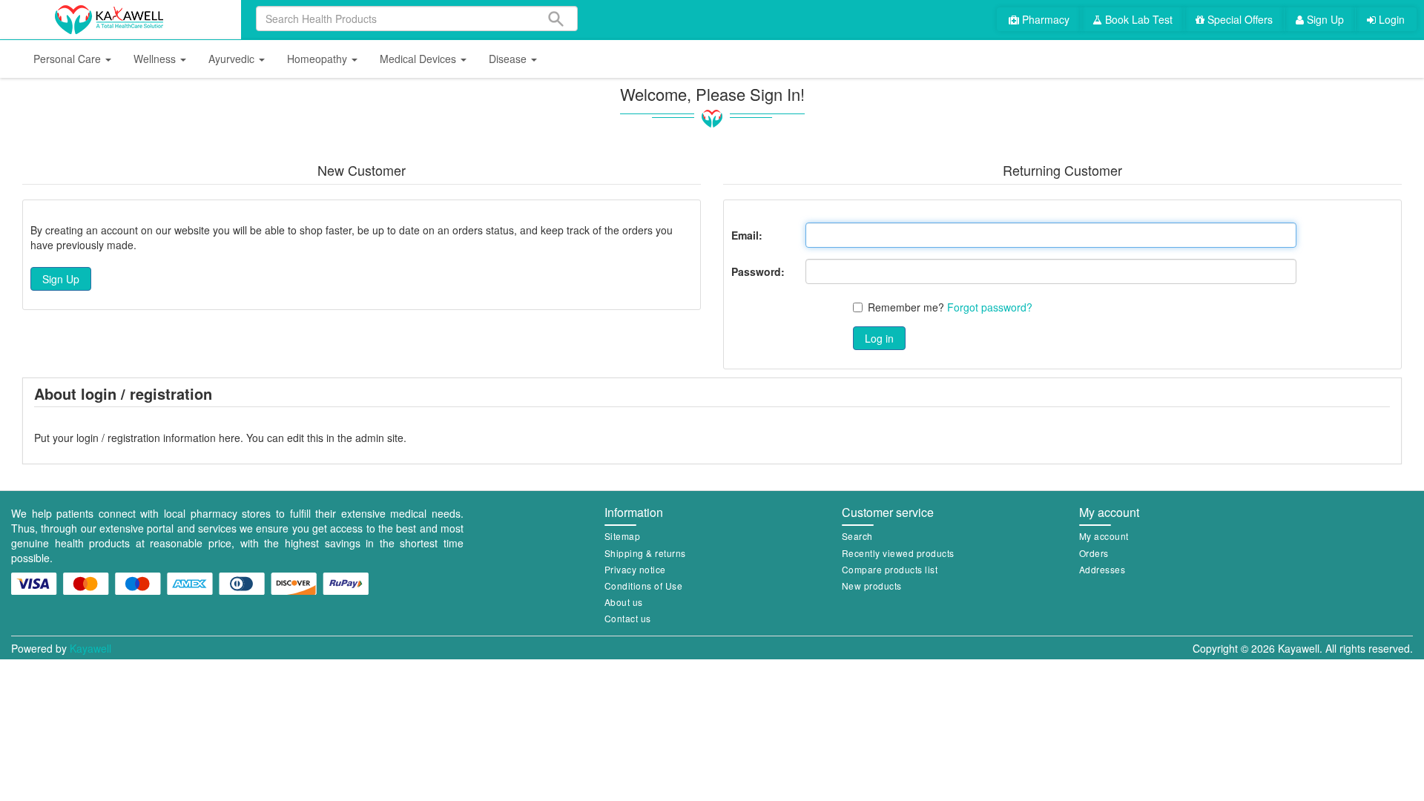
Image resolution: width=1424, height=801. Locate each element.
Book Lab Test (1137, 19)
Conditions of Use (643, 585)
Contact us (627, 618)
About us (623, 602)
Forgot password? (989, 307)
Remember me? (906, 307)
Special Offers (1238, 19)
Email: (746, 235)
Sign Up (1324, 19)
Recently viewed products (898, 553)
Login (1390, 19)
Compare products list (890, 569)
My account (1104, 536)
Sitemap (622, 536)
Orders (1094, 553)
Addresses (1102, 569)
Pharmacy (1044, 19)
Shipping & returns (645, 553)
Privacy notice (635, 569)
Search (857, 536)
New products (872, 585)
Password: (758, 271)
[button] (72, 59)
